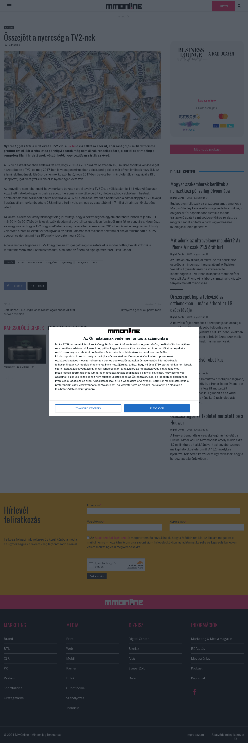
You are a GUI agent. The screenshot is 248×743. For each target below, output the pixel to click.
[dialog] (124, 371)
